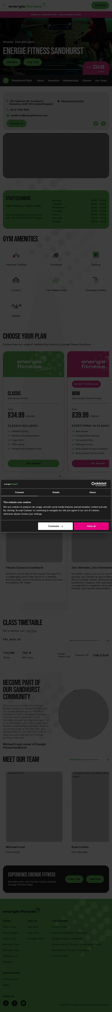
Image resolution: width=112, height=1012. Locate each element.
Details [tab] (56, 492)
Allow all (91, 526)
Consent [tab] (19, 492)
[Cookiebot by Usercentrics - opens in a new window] (96, 484)
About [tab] (92, 492)
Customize (53, 526)
